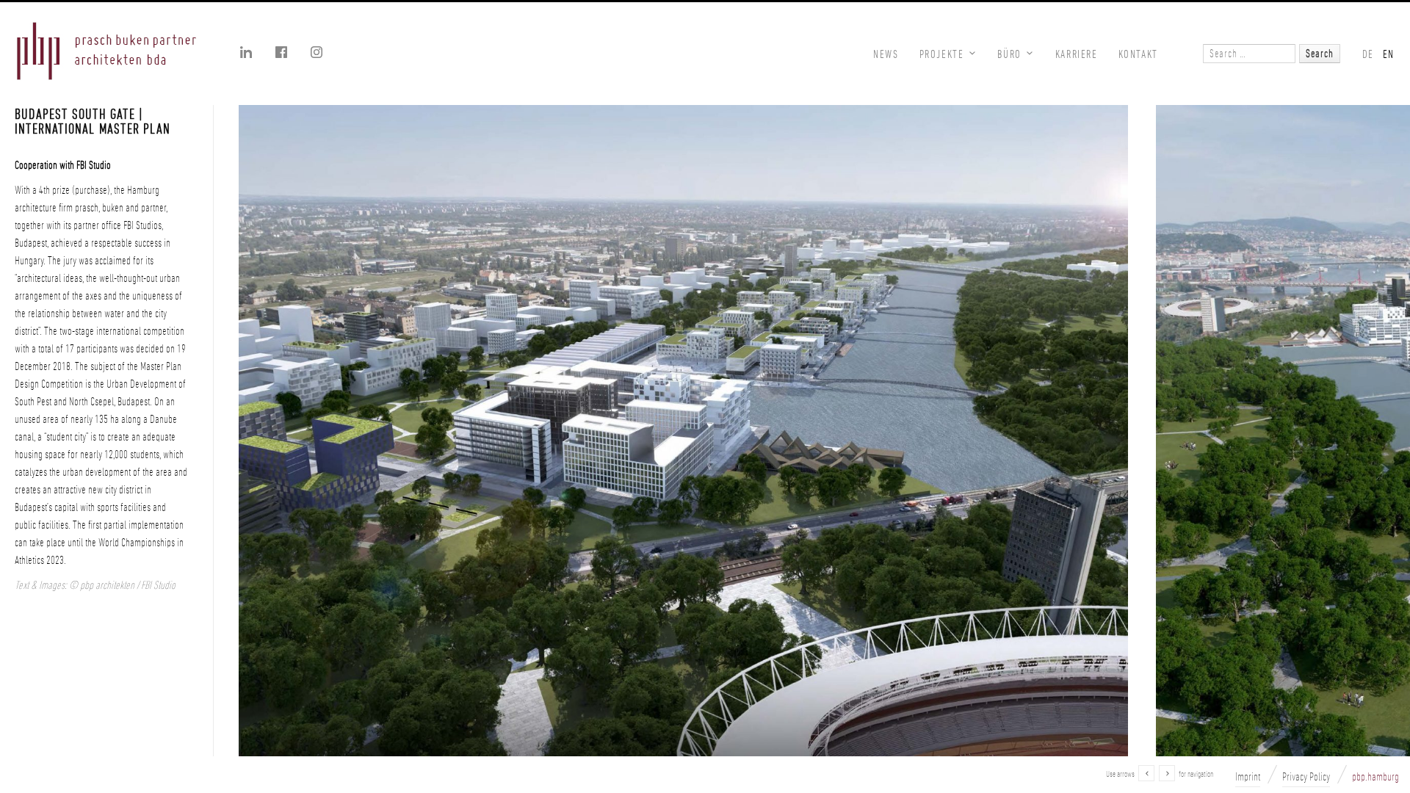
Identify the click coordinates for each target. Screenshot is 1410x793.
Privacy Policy (1306, 777)
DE (1368, 53)
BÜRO (1009, 53)
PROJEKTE (941, 53)
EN (1389, 53)
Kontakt (1138, 53)
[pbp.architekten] (106, 53)
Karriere (1076, 53)
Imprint (1247, 777)
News (885, 53)
